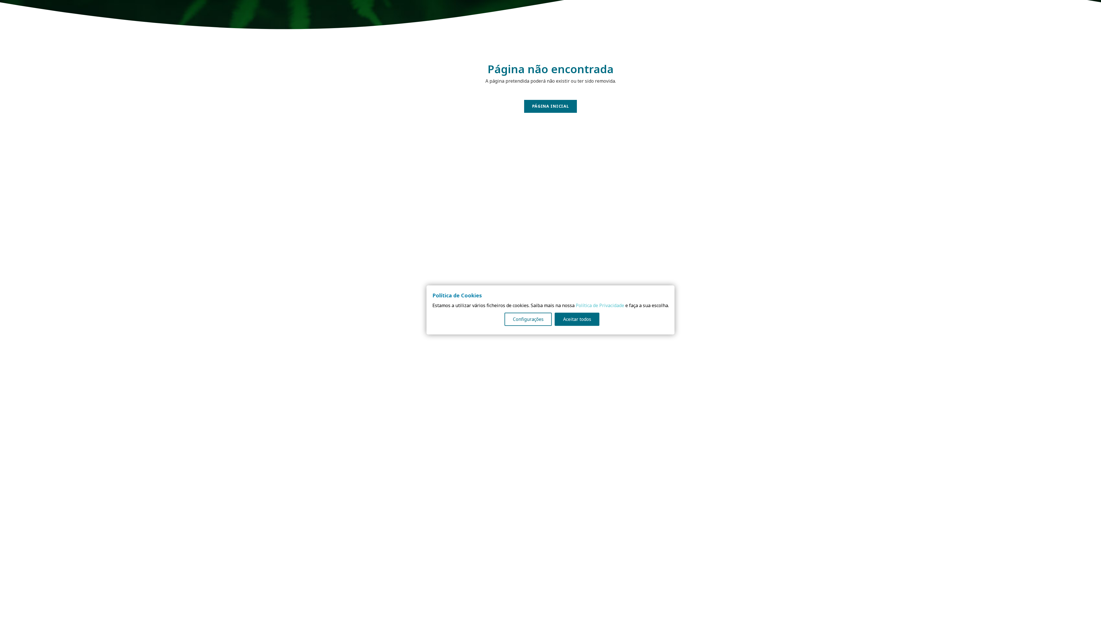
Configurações (528, 319)
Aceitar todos (577, 319)
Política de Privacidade (600, 306)
